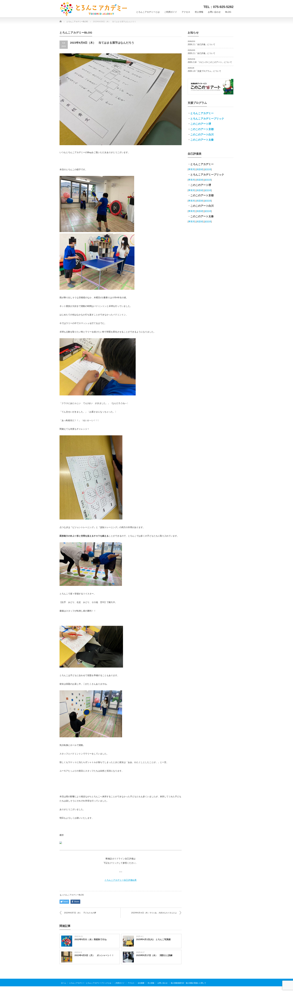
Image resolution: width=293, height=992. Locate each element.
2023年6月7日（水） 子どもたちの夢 (80, 913)
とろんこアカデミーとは (148, 12)
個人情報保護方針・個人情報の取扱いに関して (188, 983)
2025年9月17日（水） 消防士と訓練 (154, 955)
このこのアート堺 (200, 123)
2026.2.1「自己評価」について (201, 44)
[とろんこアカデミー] (94, 9)
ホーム (63, 983)
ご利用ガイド (170, 12)
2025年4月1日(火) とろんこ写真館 (153, 939)
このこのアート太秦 (202, 139)
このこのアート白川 (202, 134)
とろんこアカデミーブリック (207, 118)
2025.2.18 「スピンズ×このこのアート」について (210, 62)
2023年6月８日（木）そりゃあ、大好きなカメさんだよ (154, 913)
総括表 (208, 169)
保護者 (200, 169)
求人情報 (199, 12)
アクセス (186, 12)
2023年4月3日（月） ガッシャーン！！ (94, 955)
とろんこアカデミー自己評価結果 (121, 880)
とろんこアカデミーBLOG (73, 895)
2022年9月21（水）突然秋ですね (90, 939)
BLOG (228, 12)
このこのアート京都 (202, 129)
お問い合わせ (214, 12)
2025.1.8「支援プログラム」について (204, 71)
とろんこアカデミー (202, 113)
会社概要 (141, 983)
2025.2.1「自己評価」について (201, 53)
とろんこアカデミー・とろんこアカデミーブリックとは (90, 983)
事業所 (191, 169)
